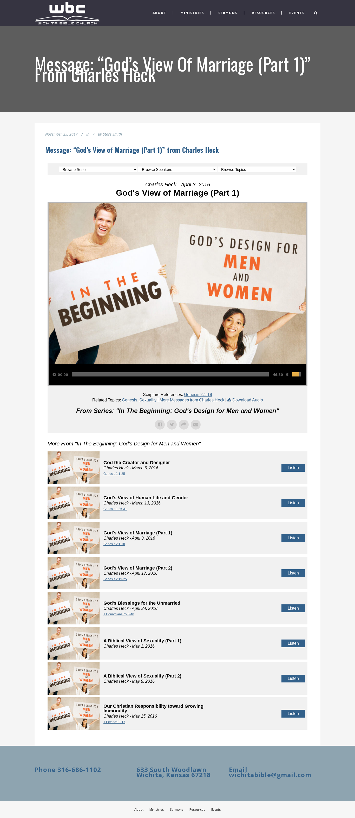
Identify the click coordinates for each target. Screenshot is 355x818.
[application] (177, 374)
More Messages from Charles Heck (192, 400)
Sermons (176, 809)
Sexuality (147, 400)
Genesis (129, 400)
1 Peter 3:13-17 (114, 722)
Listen (293, 467)
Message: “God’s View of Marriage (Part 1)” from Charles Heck (132, 150)
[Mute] (287, 374)
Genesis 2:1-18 (198, 394)
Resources (197, 809)
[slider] (170, 374)
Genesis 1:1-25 (114, 474)
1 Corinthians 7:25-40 (118, 614)
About (138, 809)
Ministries (156, 809)
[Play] (54, 374)
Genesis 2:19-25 (115, 579)
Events (216, 809)
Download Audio (247, 400)
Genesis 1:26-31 (115, 509)
